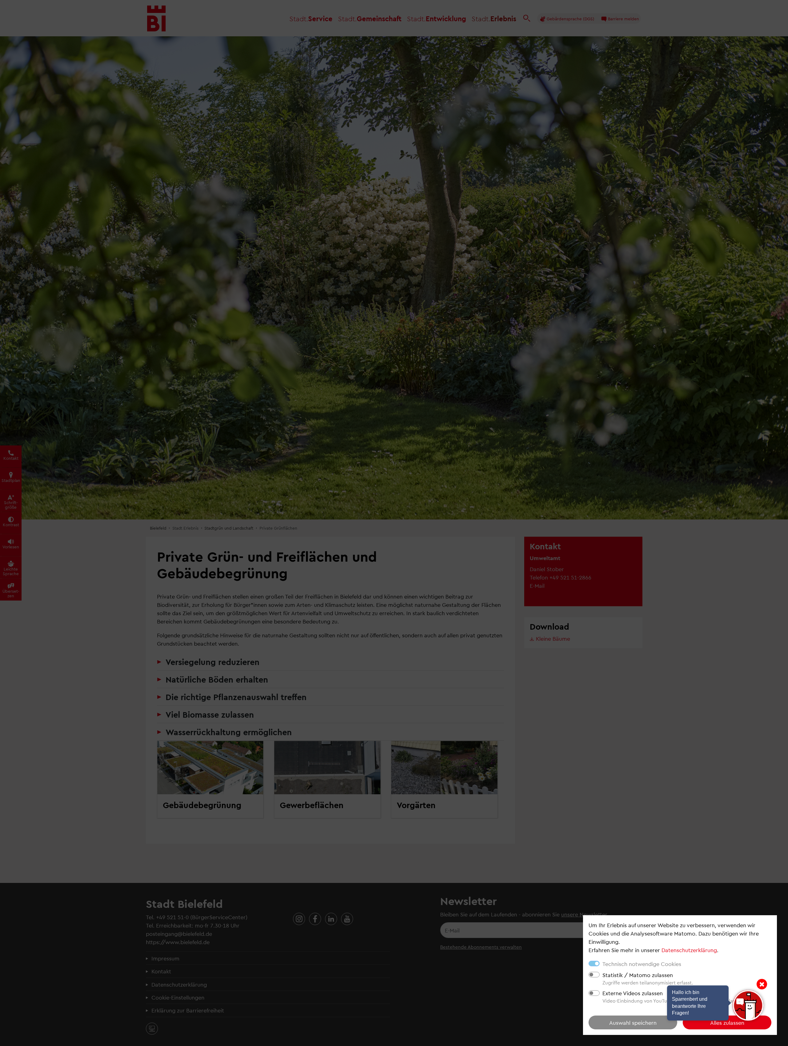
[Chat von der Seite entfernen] (761, 984)
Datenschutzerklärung (689, 950)
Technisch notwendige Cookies (641, 963)
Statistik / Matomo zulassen (637, 975)
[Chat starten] (748, 1005)
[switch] (594, 974)
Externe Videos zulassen (632, 993)
